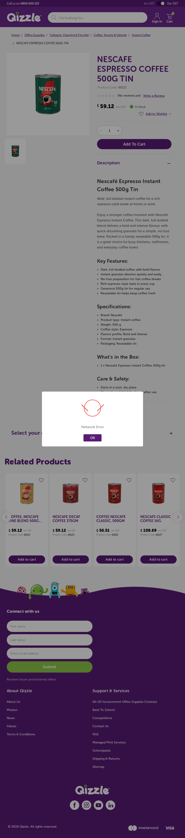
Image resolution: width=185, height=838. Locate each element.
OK (92, 438)
